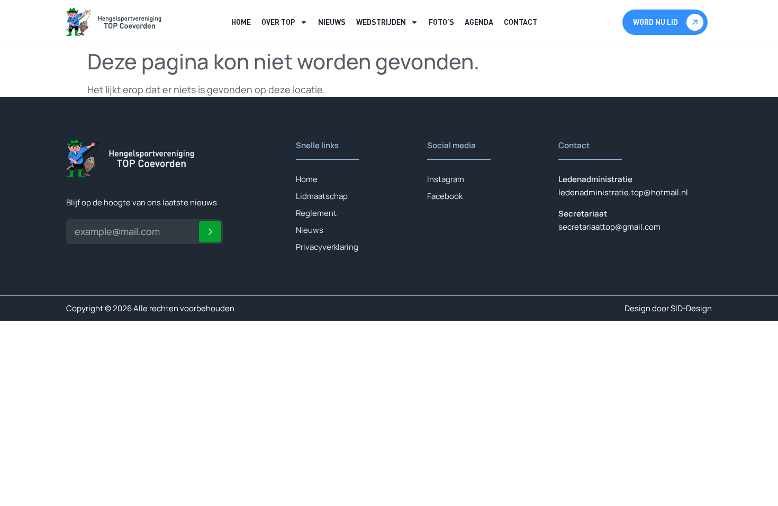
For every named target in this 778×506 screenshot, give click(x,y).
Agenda (479, 21)
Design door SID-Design (668, 308)
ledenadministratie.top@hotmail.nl (623, 192)
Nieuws (332, 21)
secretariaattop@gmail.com (609, 226)
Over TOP (278, 21)
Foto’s (441, 21)
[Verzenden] (210, 231)
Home (241, 21)
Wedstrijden (381, 21)
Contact (520, 21)
